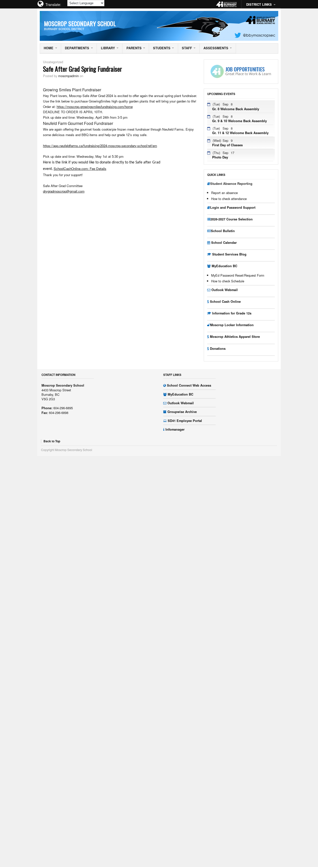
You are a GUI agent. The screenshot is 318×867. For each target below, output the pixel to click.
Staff (187, 48)
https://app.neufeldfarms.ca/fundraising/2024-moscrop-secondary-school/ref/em (100, 145)
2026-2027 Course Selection (231, 219)
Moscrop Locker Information (232, 325)
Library (108, 48)
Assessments (215, 48)
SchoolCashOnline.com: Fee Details (80, 168)
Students (161, 48)
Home (48, 48)
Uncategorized (53, 61)
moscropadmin (68, 75)
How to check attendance (229, 198)
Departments (77, 48)
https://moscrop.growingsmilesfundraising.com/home (95, 106)
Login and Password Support (232, 207)
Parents (134, 48)
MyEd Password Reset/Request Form (237, 275)
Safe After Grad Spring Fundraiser (82, 68)
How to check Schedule (227, 281)
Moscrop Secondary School (80, 23)
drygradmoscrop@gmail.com (63, 191)
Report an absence (224, 192)
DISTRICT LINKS (259, 4)
